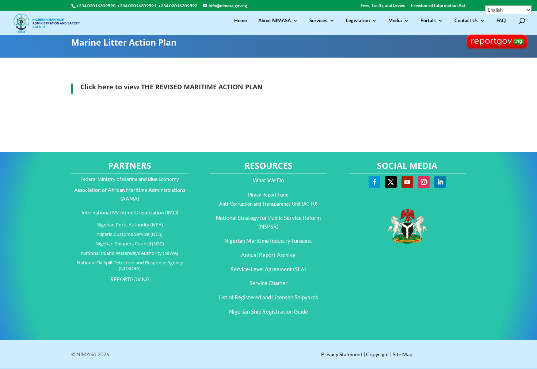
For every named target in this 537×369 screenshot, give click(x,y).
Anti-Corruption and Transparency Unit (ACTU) (268, 204)
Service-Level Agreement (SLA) (268, 269)
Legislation (358, 20)
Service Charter (268, 283)
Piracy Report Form (268, 195)
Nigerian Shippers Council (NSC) (129, 243)
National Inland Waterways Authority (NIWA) (129, 253)
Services (318, 20)
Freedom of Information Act (438, 5)
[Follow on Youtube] (407, 182)
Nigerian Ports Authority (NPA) (129, 224)
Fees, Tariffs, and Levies (383, 5)
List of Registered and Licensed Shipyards (268, 297)
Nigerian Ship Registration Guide (268, 311)
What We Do (268, 180)
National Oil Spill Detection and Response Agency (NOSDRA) (130, 265)
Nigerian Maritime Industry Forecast (268, 240)
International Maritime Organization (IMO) (129, 212)
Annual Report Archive (268, 255)
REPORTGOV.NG (129, 279)
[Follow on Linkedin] (440, 182)
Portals (428, 20)
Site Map (402, 354)
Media (395, 20)
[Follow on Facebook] (374, 182)
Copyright (377, 354)
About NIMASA (274, 20)
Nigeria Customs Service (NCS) (130, 234)
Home (240, 20)
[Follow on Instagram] (424, 182)
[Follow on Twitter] (391, 182)
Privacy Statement (341, 354)
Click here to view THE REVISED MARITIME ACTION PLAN (171, 86)
